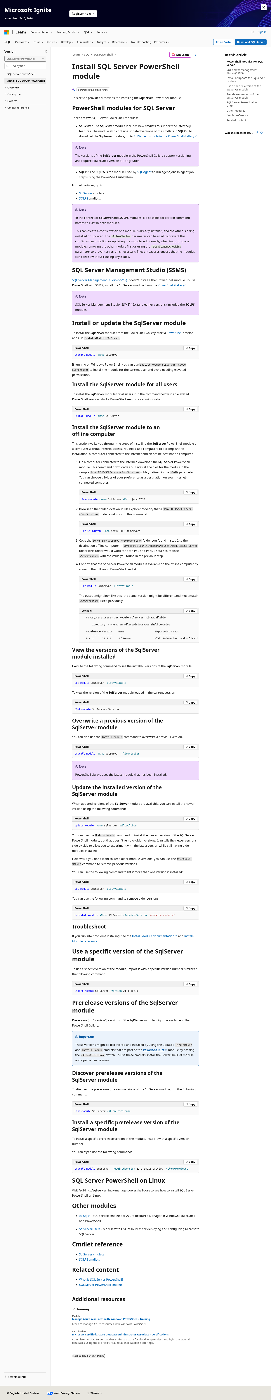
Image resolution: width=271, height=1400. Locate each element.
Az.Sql (83, 1216)
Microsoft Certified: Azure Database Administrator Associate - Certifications (120, 1334)
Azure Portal (223, 42)
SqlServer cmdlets (91, 1254)
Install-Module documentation (153, 936)
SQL (86, 54)
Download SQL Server (251, 42)
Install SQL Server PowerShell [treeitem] (26, 80)
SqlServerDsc (88, 1229)
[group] (139, 628)
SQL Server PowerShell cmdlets (101, 1285)
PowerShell (174, 333)
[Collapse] (46, 51)
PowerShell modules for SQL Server (245, 63)
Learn (76, 54)
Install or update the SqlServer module (246, 79)
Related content (236, 120)
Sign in (262, 32)
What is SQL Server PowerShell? (101, 1280)
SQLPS (83, 198)
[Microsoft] (6, 32)
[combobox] (25, 59)
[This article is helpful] (257, 133)
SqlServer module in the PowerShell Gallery (164, 136)
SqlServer (85, 193)
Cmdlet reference (237, 115)
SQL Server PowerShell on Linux (242, 104)
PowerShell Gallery (171, 285)
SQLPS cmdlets (89, 1259)
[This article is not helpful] (261, 133)
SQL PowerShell (103, 54)
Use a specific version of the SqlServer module (244, 87)
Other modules (236, 110)
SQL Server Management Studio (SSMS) (99, 280)
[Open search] (252, 32)
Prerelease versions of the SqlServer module (243, 95)
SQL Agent (144, 172)
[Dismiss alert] (264, 7)
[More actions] (195, 55)
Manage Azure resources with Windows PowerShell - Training (111, 1319)
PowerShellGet (153, 1050)
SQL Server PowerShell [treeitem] (21, 74)
